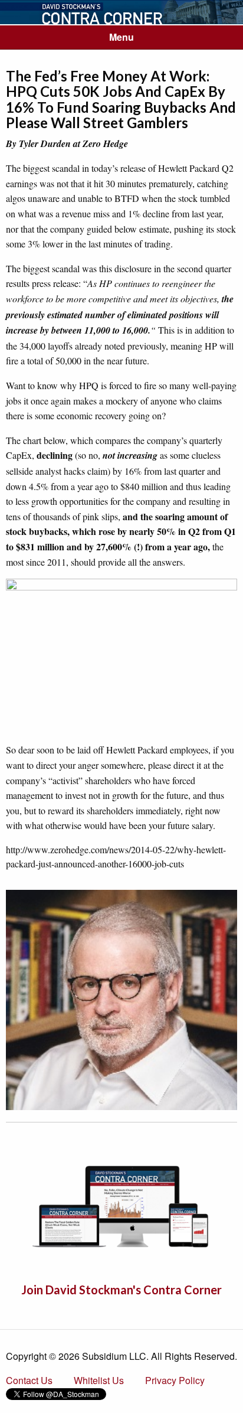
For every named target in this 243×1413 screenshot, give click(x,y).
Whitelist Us (99, 1380)
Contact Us (29, 1380)
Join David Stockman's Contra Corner (121, 1290)
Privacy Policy (175, 1380)
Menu (121, 37)
